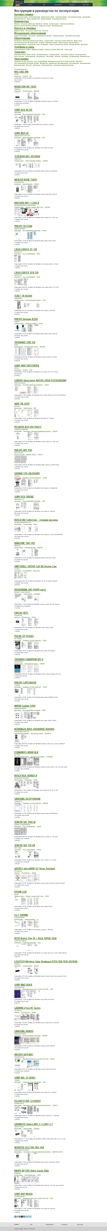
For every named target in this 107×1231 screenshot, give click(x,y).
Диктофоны (79, 61)
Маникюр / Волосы (19, 30)
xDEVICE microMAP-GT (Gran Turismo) (34, 868)
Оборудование (22, 38)
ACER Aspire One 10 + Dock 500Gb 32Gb (35, 938)
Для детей (45, 30)
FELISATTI (55, 1105)
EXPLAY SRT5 (21, 612)
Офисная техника (63, 42)
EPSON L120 (20, 891)
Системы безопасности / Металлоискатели (25, 42)
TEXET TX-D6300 (23, 295)
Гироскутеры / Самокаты (67, 54)
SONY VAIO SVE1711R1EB (26, 365)
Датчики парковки (74, 56)
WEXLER (36, 184)
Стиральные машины (61, 17)
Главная (30, 4)
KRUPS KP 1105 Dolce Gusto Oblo (31, 1170)
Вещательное (84, 44)
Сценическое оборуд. (58, 35)
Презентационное (73, 42)
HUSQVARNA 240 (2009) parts (30, 589)
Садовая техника (48, 40)
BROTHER (47, 207)
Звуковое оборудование (20, 35)
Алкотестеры (37, 30)
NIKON (44, 710)
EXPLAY (34, 617)
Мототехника (49, 56)
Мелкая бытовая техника (21, 17)
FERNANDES (50, 756)
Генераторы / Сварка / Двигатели (64, 40)
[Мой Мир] (20, 1217)
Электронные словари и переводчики (63, 65)
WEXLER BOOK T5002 (25, 179)
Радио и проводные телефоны (22, 49)
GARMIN (34, 1012)
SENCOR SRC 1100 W (24, 822)
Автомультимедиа (55, 54)
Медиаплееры (44, 63)
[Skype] (28, 1217)
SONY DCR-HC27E (23, 110)
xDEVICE (34, 873)
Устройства (72, 4)
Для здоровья (29, 30)
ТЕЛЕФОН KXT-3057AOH (27, 156)
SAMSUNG (45, 803)
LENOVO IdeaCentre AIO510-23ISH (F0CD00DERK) (40, 380)
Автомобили (65, 56)
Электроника (21, 58)
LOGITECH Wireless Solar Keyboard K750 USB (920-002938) (45, 961)
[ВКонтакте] (15, 1217)
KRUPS (39, 1175)
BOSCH (35, 524)
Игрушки (36, 63)
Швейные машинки (46, 18)
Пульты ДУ (29, 65)
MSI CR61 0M (21, 71)
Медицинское (44, 44)
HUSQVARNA (37, 594)
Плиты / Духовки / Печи (33, 18)
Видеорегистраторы (80, 54)
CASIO (38, 253)
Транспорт (20, 52)
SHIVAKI (45, 478)
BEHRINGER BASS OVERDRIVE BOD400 (34, 729)
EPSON (47, 896)
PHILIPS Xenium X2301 (26, 319)
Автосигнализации (30, 56)
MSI (30, 76)
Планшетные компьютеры (67, 23)
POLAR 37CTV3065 (24, 636)
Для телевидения (74, 63)
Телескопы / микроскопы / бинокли (48, 42)
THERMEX (42, 663)
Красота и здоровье (25, 28)
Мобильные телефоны (38, 49)
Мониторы (17, 23)
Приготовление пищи (34, 17)
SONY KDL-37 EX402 (24, 1077)
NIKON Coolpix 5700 (24, 705)
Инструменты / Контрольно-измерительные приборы (28, 40)
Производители (58, 4)
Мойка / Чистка (78, 40)
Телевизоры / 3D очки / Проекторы (23, 61)
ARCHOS (52, 1059)
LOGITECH (36, 966)
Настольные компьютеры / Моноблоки (31, 23)
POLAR (44, 640)
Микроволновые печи (20, 18)
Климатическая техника (47, 17)
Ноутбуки (45, 23)
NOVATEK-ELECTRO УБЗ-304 (29, 1147)
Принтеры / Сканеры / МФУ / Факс (54, 49)
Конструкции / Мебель (20, 44)
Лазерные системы (74, 44)
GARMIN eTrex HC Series (27, 1008)
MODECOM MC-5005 (25, 86)
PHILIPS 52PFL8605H (25, 682)
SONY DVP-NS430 (23, 1194)
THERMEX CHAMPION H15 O (28, 659)
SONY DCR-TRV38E (24, 496)
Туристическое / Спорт (34, 44)
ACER (39, 942)
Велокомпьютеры (85, 56)
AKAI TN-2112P (21, 403)
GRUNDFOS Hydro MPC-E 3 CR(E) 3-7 (33, 1124)
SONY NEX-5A (21, 133)
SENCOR (39, 826)
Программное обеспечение (72, 35)
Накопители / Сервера (45, 25)
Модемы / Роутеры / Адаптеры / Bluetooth (26, 25)
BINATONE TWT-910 (24, 543)
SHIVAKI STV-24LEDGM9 (27, 473)
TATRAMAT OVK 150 (24, 342)
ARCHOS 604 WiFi (23, 1054)
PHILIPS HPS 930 (23, 450)
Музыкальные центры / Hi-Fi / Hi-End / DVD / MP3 (61, 61)
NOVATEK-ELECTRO (57, 1152)
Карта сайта (86, 4)
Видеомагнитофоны (47, 65)
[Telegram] (31, 1217)
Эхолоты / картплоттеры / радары (58, 44)
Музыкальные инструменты (44, 35)
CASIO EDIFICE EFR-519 (26, 272)
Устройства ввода (54, 23)
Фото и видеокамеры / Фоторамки (23, 63)
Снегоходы (57, 56)
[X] (22, 1217)
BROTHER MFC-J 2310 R (26, 202)
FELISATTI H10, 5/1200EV (27, 1101)
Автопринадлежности (42, 54)
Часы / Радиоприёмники (40, 61)
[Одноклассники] (17, 1217)
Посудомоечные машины (74, 17)
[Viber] (24, 1217)
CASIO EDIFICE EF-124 (25, 249)
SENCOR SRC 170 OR (24, 845)
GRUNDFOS (36, 1128)
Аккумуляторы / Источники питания (58, 63)
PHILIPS (44, 230)
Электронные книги (85, 63)
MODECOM (36, 91)
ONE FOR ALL (36, 571)
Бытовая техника (23, 14)
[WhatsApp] (26, 1217)
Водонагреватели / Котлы (59, 18)
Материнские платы (57, 25)
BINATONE (39, 547)
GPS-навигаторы (40, 56)
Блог (44, 4)
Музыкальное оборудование (30, 33)
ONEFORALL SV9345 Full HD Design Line (35, 566)
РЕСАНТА (54, 431)
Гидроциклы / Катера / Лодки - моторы (25, 54)
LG (37, 919)
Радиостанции (68, 49)
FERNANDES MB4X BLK (26, 752)
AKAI (35, 408)
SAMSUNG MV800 (23, 1031)
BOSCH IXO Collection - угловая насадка (36, 520)
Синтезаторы (31, 35)
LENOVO (46, 385)
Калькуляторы (36, 65)
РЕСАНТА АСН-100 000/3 (27, 427)
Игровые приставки (19, 65)
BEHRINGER (48, 733)
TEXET (44, 300)
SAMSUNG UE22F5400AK (27, 798)
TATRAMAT (42, 346)
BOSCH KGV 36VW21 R (25, 775)
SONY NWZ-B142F (23, 984)
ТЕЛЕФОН (45, 161)
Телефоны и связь (24, 47)
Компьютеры (21, 21)
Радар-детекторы (19, 56)
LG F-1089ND (21, 915)
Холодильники (86, 17)
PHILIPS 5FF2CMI (23, 226)
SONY (43, 114)
